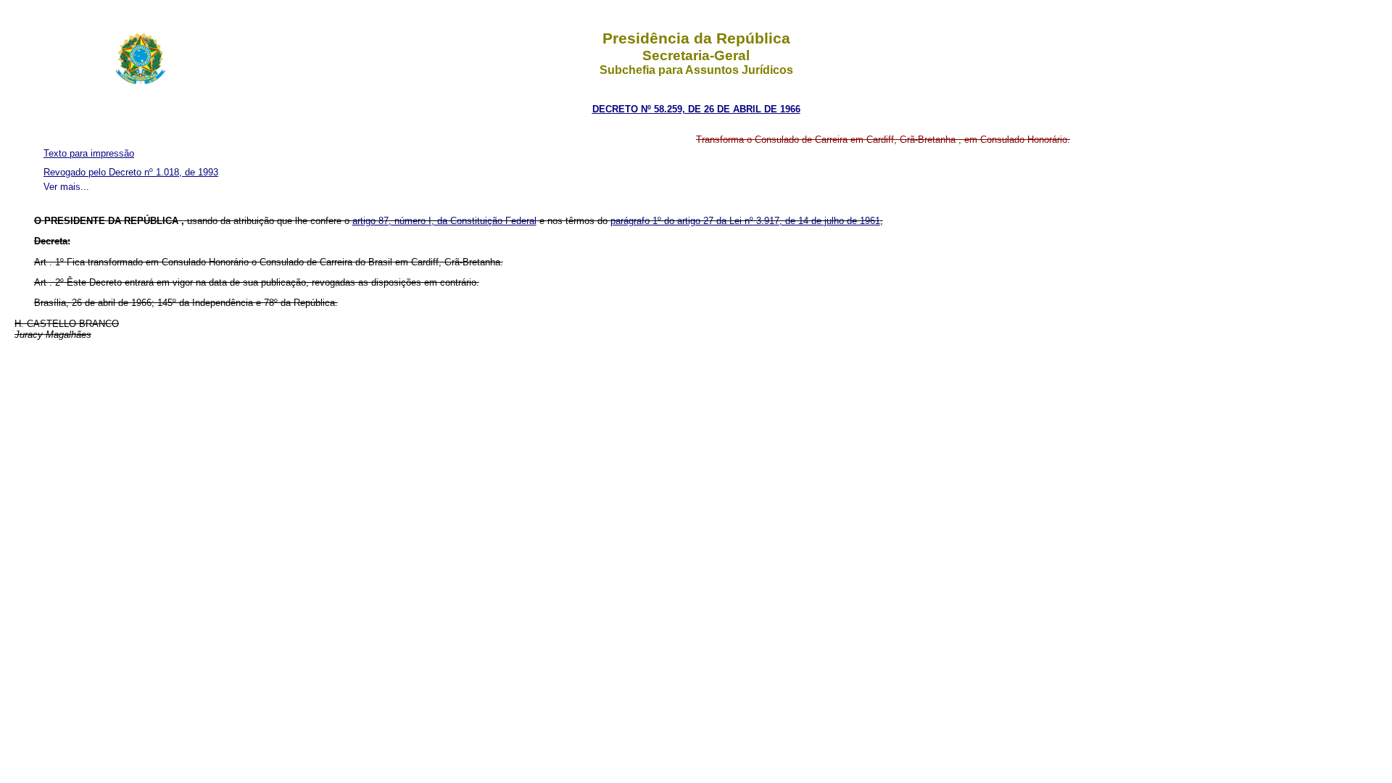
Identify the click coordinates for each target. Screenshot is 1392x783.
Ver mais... (66, 186)
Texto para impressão (89, 153)
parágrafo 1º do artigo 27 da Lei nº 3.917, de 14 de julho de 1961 (745, 220)
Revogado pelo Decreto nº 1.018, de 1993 (131, 172)
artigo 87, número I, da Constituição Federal (444, 220)
